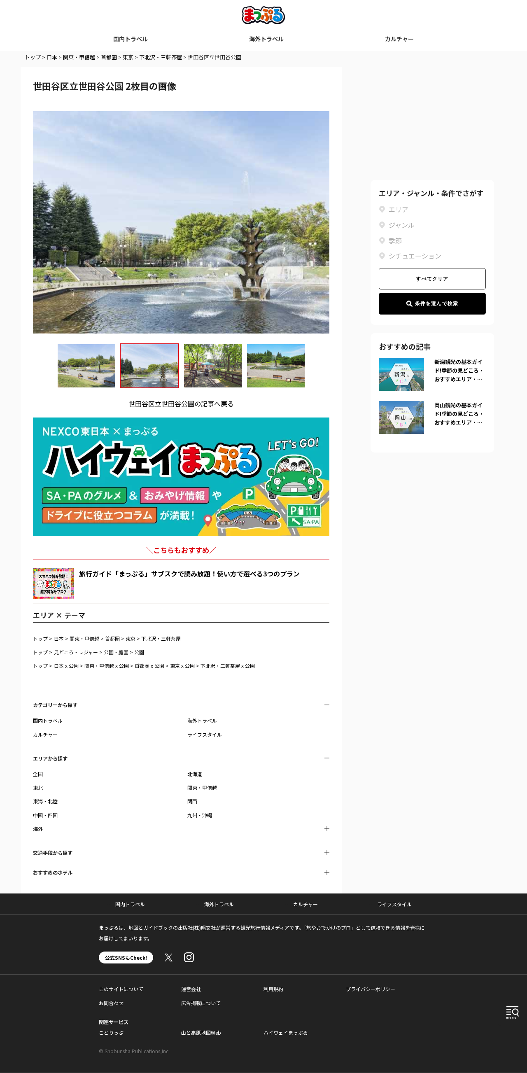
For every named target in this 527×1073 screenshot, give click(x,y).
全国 (38, 773)
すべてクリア (432, 279)
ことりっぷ (111, 1032)
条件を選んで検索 (437, 303)
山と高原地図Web (201, 1032)
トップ (33, 57)
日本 (52, 57)
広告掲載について (201, 1002)
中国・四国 (45, 815)
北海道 (194, 773)
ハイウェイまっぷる (286, 1032)
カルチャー (399, 39)
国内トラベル (130, 39)
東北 (38, 787)
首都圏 (109, 57)
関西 (192, 801)
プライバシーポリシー (370, 988)
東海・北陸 (45, 801)
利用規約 (273, 988)
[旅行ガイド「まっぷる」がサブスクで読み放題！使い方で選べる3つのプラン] (53, 583)
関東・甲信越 (79, 57)
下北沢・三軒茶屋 (160, 57)
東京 (128, 57)
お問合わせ (111, 1002)
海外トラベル (266, 39)
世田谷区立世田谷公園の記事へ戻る (181, 403)
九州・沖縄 (199, 815)
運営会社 (191, 988)
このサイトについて (121, 988)
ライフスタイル (204, 734)
